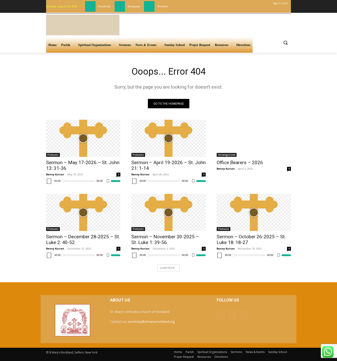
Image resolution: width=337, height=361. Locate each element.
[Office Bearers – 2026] (254, 138)
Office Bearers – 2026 (240, 162)
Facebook (104, 6)
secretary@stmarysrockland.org (151, 321)
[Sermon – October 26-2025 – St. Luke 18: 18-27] (254, 212)
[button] (285, 42)
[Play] (49, 181)
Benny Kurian (55, 174)
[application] (83, 181)
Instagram (134, 6)
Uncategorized (226, 154)
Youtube (162, 6)
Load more (167, 268)
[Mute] (108, 181)
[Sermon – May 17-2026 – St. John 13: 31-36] (83, 138)
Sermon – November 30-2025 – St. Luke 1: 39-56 (165, 239)
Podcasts (52, 154)
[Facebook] (90, 6)
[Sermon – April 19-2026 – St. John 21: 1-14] (168, 138)
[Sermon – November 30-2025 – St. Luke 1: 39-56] (168, 212)
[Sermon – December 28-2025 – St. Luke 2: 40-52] (83, 212)
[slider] (115, 181)
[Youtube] (149, 6)
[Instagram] (120, 6)
